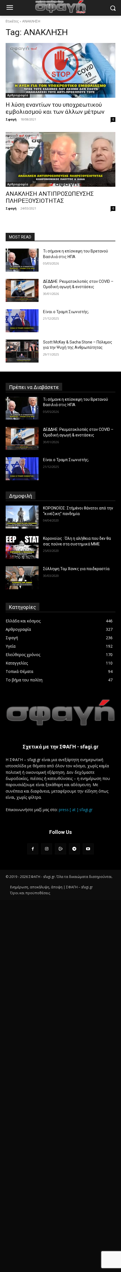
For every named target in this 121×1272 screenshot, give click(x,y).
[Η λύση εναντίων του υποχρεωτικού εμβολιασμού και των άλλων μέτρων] (60, 70)
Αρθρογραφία (17, 95)
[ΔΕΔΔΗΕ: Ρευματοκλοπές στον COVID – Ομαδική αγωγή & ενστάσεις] (22, 290)
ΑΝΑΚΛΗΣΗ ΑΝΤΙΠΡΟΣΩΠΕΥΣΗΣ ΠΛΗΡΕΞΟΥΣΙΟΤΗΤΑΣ (50, 197)
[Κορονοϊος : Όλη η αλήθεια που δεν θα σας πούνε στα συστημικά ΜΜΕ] (22, 547)
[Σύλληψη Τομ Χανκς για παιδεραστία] (22, 577)
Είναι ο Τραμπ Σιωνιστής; (66, 312)
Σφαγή (11, 119)
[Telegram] (74, 848)
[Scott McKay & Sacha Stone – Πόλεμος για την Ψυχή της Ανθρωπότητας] (22, 351)
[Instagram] (46, 848)
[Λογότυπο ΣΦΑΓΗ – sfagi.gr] (60, 712)
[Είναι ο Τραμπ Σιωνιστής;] (22, 320)
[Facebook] (32, 848)
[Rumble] (60, 848)
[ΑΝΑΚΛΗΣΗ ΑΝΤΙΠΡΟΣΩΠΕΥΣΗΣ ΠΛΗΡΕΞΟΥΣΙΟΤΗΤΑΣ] (60, 159)
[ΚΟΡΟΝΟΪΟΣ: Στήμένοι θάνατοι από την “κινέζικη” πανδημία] (22, 517)
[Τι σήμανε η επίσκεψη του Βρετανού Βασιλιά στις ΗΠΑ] (22, 260)
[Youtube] (88, 848)
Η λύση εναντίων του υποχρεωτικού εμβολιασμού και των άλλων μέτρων (55, 108)
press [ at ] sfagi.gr (76, 809)
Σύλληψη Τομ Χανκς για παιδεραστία (76, 568)
